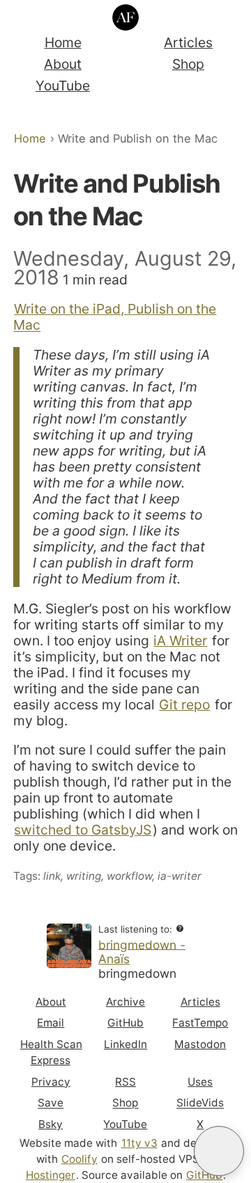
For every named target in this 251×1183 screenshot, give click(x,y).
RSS (125, 1081)
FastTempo (200, 1022)
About (63, 64)
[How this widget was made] (180, 929)
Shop (188, 64)
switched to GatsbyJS (82, 829)
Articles (188, 42)
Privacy (50, 1081)
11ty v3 (139, 1143)
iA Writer (180, 640)
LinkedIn (125, 1044)
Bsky (50, 1124)
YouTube (63, 85)
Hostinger (50, 1175)
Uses (200, 1081)
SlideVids (200, 1103)
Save (50, 1103)
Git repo (184, 704)
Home (63, 42)
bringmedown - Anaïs (141, 951)
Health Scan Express (51, 1052)
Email (50, 1022)
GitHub (125, 1022)
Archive (125, 1001)
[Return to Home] (126, 18)
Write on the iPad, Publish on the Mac (114, 316)
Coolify (79, 1159)
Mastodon (200, 1044)
